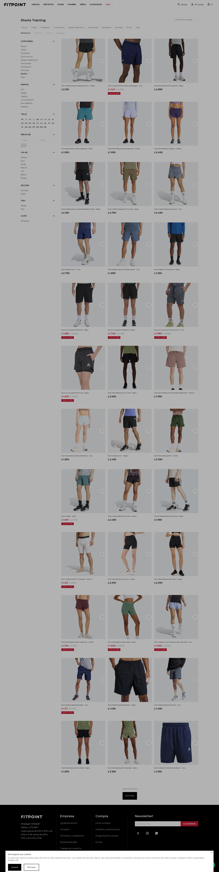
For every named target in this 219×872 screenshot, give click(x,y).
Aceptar (14, 867)
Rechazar (31, 867)
